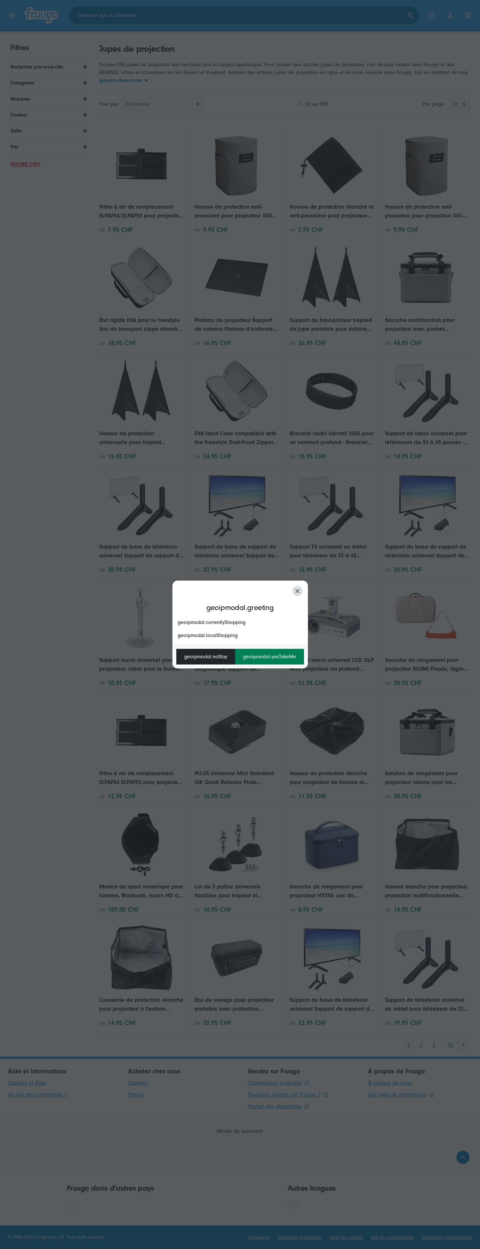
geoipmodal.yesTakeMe (269, 657)
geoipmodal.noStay (205, 657)
